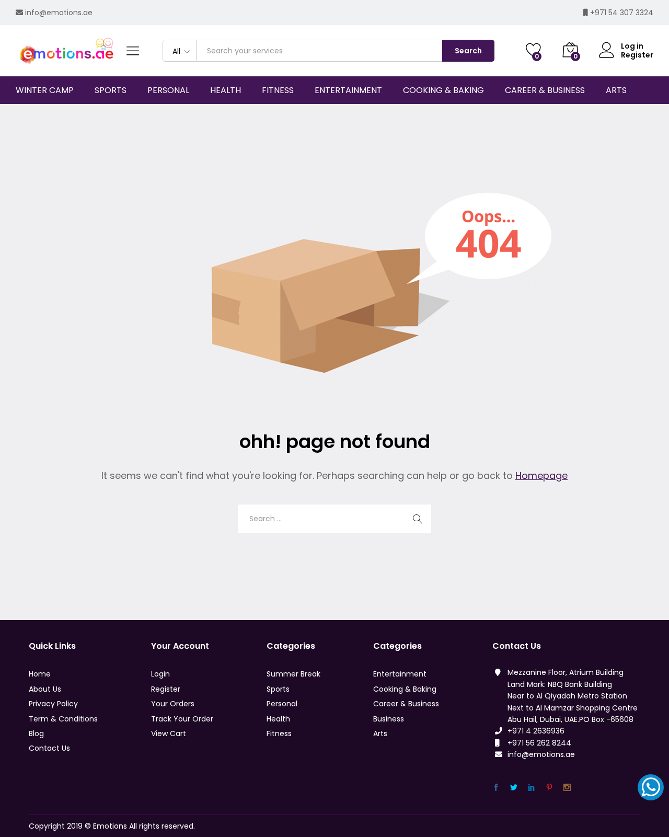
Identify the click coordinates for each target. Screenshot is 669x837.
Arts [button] (616, 90)
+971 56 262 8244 (539, 743)
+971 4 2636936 (535, 731)
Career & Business (406, 703)
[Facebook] (496, 788)
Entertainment (399, 674)
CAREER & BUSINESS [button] (545, 90)
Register (637, 55)
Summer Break (293, 674)
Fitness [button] (278, 90)
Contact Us (49, 748)
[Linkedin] (531, 788)
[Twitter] (514, 788)
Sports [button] (110, 90)
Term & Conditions (63, 719)
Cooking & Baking (404, 689)
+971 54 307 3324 (621, 12)
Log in (632, 46)
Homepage (541, 475)
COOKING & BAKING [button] (443, 90)
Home (40, 674)
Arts (380, 733)
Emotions (110, 826)
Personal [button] (168, 90)
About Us (45, 689)
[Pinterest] (549, 788)
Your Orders (172, 703)
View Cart (168, 733)
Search (468, 50)
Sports (278, 689)
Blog (36, 733)
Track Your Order (182, 719)
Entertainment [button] (348, 90)
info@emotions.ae (59, 12)
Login (160, 674)
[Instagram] (567, 788)
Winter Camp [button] (45, 90)
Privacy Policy (53, 703)
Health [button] (225, 90)
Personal (282, 703)
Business (388, 719)
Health (278, 719)
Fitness (279, 733)
